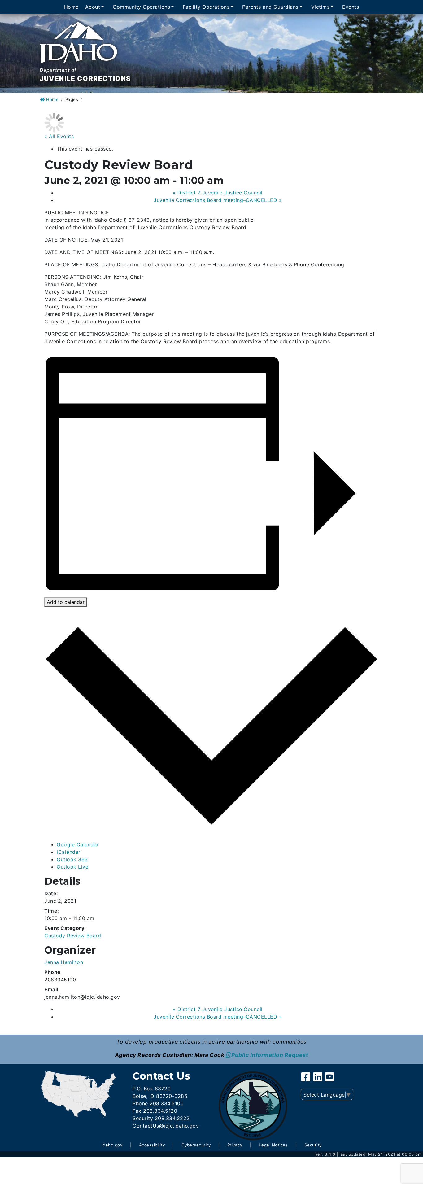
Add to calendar (66, 602)
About (92, 7)
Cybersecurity (196, 1144)
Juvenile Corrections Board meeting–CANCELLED (218, 200)
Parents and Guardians (270, 7)
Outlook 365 (72, 859)
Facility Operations (206, 7)
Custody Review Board (72, 935)
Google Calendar (78, 844)
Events (350, 7)
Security (313, 1144)
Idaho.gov (112, 1144)
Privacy (234, 1144)
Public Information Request (269, 1055)
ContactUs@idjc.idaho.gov (166, 1126)
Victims (320, 7)
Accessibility (152, 1144)
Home (71, 7)
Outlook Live (72, 867)
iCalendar (69, 852)
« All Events (59, 136)
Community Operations (141, 7)
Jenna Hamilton (63, 962)
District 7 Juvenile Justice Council (218, 193)
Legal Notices (273, 1144)
